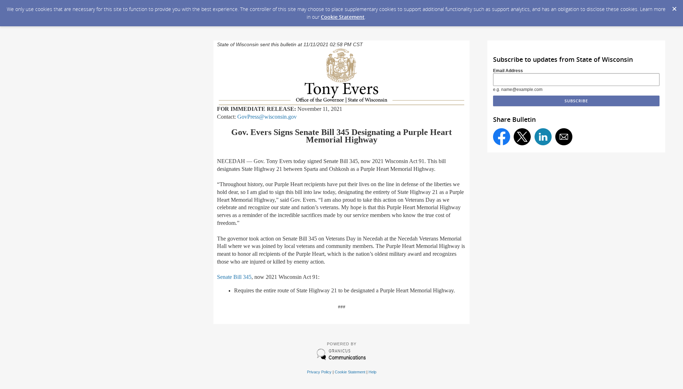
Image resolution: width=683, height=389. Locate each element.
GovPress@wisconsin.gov (267, 117)
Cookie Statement (343, 16)
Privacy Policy (319, 372)
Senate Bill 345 (234, 277)
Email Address (508, 70)
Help (372, 372)
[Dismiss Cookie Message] (674, 6)
